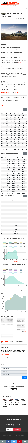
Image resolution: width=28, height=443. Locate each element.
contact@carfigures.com (5, 341)
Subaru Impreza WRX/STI (5, 404)
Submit (24, 377)
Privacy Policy (15, 436)
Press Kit (21, 436)
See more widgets (5, 354)
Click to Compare (14, 261)
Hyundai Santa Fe (9, 92)
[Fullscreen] (24, 109)
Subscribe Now (17, 429)
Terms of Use (8, 436)
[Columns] (25, 109)
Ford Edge (17, 92)
